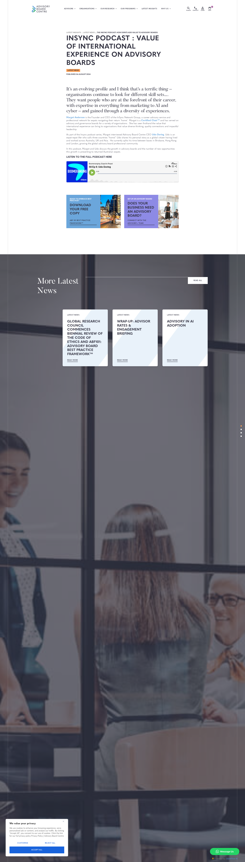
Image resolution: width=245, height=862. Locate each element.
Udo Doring (158, 135)
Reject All (50, 843)
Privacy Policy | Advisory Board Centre (47, 836)
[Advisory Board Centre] (41, 9)
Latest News (89, 33)
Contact (195, 10)
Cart (210, 9)
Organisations (86, 9)
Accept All (36, 850)
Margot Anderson (75, 117)
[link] (83, 222)
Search (188, 10)
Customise (22, 843)
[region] (37, 837)
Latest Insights (149, 9)
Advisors (68, 9)
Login (202, 10)
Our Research (108, 9)
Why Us (164, 9)
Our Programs (128, 9)
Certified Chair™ (150, 120)
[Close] (63, 821)
